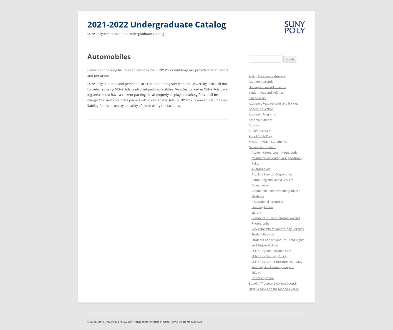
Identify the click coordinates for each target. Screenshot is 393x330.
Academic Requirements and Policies (273, 103)
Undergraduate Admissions (267, 87)
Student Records (263, 234)
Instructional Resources (267, 202)
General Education (261, 109)
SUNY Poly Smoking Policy (269, 256)
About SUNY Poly (260, 136)
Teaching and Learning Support (273, 267)
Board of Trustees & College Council (273, 283)
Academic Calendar (262, 82)
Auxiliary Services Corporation (272, 174)
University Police (263, 278)
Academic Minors (260, 120)
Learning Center (262, 207)
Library (256, 212)
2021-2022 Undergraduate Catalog (156, 24)
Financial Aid (257, 98)
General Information (262, 147)
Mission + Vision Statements (268, 142)
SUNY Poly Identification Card (272, 251)
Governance (260, 185)
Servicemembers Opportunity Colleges (278, 229)
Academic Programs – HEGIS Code (274, 152)
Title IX (256, 272)
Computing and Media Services (272, 180)
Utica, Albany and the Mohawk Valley (274, 289)
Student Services (260, 131)
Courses (254, 125)
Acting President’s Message (267, 76)
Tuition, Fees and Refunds (266, 92)
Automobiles (261, 169)
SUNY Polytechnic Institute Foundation (278, 262)
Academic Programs (262, 114)
